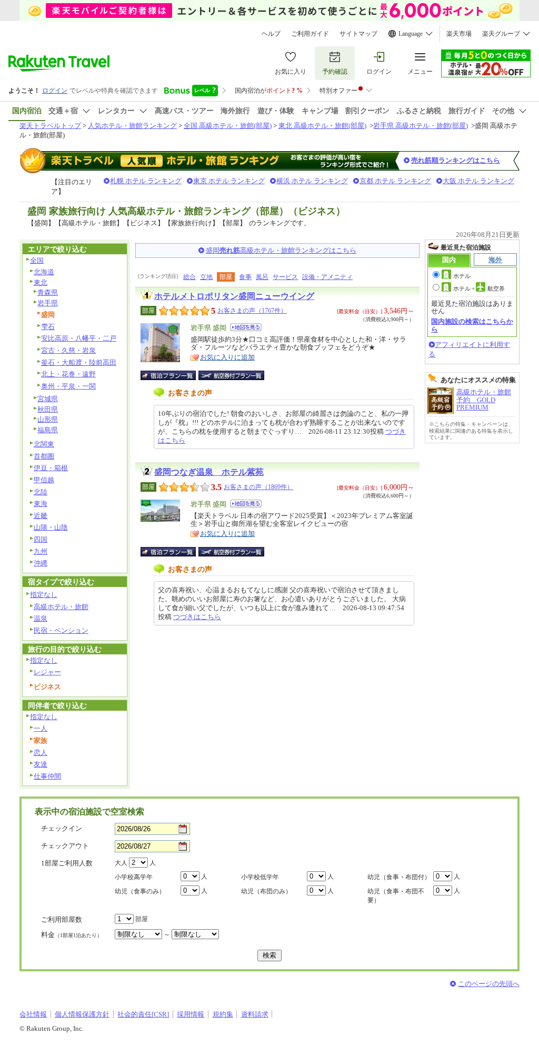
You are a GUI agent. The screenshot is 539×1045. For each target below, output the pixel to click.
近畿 (40, 516)
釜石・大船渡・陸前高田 (78, 362)
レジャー (47, 672)
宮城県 (47, 399)
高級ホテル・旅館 (61, 607)
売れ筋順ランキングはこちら (455, 160)
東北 (40, 282)
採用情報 (190, 1014)
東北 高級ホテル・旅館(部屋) (322, 126)
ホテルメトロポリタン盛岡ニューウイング (234, 296)
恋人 (40, 753)
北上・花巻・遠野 (68, 374)
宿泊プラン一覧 (173, 375)
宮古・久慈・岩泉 (68, 350)
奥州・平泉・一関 (68, 386)
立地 (206, 277)
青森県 (47, 292)
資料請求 (254, 1014)
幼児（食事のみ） (140, 891)
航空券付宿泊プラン (231, 375)
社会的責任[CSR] (143, 1014)
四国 (40, 539)
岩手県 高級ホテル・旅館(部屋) (420, 126)
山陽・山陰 (51, 527)
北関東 (44, 444)
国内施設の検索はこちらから (472, 325)
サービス (285, 277)
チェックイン (61, 828)
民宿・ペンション (61, 630)
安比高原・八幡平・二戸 (78, 338)
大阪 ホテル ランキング (478, 181)
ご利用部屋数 (61, 919)
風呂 (262, 277)
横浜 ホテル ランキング (312, 181)
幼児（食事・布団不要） (395, 896)
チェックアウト (65, 846)
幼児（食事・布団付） (399, 877)
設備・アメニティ (327, 277)
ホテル (462, 276)
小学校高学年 (134, 877)
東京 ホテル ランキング (229, 181)
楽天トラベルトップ (50, 126)
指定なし (43, 595)
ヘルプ (271, 33)
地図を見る (246, 327)
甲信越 (44, 480)
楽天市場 (459, 33)
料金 (71, 935)
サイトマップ (358, 33)
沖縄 (40, 563)
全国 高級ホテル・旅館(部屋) (228, 126)
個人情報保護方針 (82, 1014)
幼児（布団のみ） (266, 891)
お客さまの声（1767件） (252, 310)
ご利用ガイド (310, 33)
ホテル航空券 (479, 288)
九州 (40, 551)
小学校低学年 (260, 877)
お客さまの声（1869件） (258, 487)
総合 (189, 277)
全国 (37, 260)
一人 (40, 728)
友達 (40, 764)
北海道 (44, 272)
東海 (40, 503)
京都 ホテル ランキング (395, 181)
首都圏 (44, 456)
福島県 (47, 430)
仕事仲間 (47, 776)
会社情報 (33, 1014)
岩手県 (47, 303)
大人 (121, 863)
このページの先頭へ (489, 984)
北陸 (40, 492)
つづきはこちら (197, 617)
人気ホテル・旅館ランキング (132, 126)
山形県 (47, 419)
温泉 (40, 618)
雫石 (48, 327)
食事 (245, 277)
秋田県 (47, 409)
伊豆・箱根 (51, 468)
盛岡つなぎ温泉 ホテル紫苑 (209, 471)
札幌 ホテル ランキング (146, 181)
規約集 (223, 1014)
